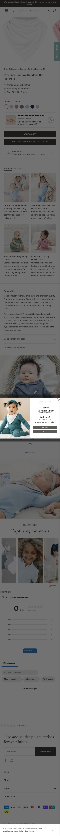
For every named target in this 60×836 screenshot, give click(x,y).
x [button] (53, 830)
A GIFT (45, 431)
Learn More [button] (29, 831)
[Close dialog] (58, 399)
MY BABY (45, 427)
